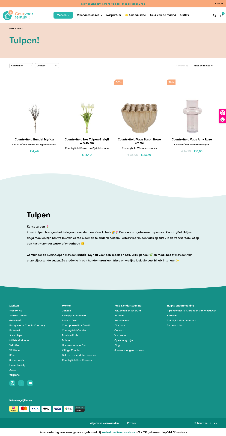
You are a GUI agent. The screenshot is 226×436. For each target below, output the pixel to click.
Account (219, 3)
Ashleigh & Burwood (74, 315)
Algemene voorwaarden (104, 423)
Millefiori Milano (19, 340)
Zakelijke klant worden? (181, 320)
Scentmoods (16, 360)
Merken (62, 15)
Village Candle (70, 350)
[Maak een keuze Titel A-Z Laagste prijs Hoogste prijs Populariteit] (204, 65)
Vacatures (120, 335)
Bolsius (66, 340)
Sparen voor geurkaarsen (129, 350)
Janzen (66, 310)
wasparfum (113, 15)
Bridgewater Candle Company (27, 325)
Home (11, 28)
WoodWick (15, 310)
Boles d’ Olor (69, 320)
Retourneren (121, 320)
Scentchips (15, 335)
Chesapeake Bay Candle (76, 325)
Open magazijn (123, 340)
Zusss (12, 370)
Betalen (119, 315)
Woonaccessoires (88, 15)
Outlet (184, 15)
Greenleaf (15, 320)
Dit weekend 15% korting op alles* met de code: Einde (113, 3)
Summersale (174, 325)
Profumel (14, 330)
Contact (119, 330)
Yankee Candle (18, 315)
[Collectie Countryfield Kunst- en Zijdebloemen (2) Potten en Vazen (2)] (47, 65)
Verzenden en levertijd (127, 310)
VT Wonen (15, 350)
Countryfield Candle (74, 330)
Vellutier (14, 345)
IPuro (12, 355)
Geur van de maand (163, 15)
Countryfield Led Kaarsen (77, 360)
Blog (117, 345)
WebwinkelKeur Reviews (118, 432)
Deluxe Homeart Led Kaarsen (79, 355)
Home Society (17, 365)
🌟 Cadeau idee (135, 15)
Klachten (119, 325)
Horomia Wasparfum (74, 345)
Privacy (131, 423)
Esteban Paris (70, 335)
